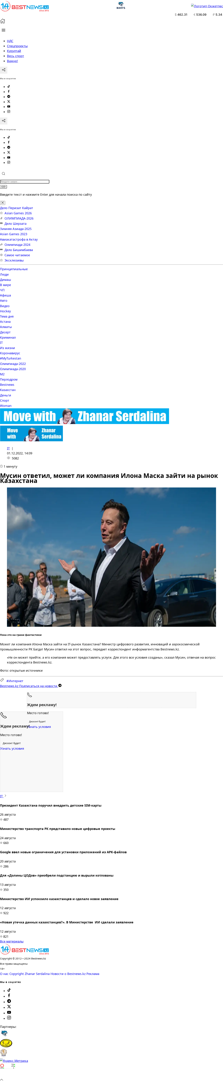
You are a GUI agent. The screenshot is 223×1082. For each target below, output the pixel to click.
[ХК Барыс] (4, 1036)
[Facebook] (8, 91)
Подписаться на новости (29, 686)
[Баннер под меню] (84, 423)
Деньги (5, 395)
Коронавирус (10, 353)
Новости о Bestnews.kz (68, 974)
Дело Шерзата (15, 223)
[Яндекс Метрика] (14, 1061)
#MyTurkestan (10, 358)
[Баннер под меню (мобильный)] (31, 440)
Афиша (5, 295)
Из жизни (7, 348)
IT (1, 343)
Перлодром (8, 379)
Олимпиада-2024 (17, 245)
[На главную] (2, 22)
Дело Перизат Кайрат (16, 208)
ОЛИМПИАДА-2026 (19, 218)
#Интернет (14, 681)
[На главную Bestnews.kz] (24, 953)
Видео (5, 306)
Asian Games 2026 (18, 213)
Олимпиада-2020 (13, 369)
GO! (3, 186)
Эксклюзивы (14, 260)
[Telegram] (8, 97)
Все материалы (12, 941)
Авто (3, 300)
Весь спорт (15, 56)
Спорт (4, 400)
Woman (5, 406)
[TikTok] (8, 86)
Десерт (5, 332)
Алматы (6, 327)
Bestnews (7, 384)
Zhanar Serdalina (37, 974)
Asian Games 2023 (13, 234)
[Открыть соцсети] (3, 70)
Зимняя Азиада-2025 (16, 229)
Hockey (5, 311)
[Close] (2, 203)
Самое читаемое (17, 255)
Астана (5, 321)
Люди (4, 274)
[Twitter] (8, 102)
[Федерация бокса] (3, 1056)
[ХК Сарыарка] (6, 1046)
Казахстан (8, 390)
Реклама (92, 974)
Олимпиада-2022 (13, 364)
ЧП (2, 290)
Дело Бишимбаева (19, 250)
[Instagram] (8, 112)
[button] (3, 30)
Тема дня (7, 316)
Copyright (16, 974)
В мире (5, 285)
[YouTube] (8, 106)
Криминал (8, 337)
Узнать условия (39, 727)
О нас (4, 974)
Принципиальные (14, 269)
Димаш (5, 280)
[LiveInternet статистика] (7, 1074)
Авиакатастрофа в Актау (19, 239)
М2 (2, 374)
